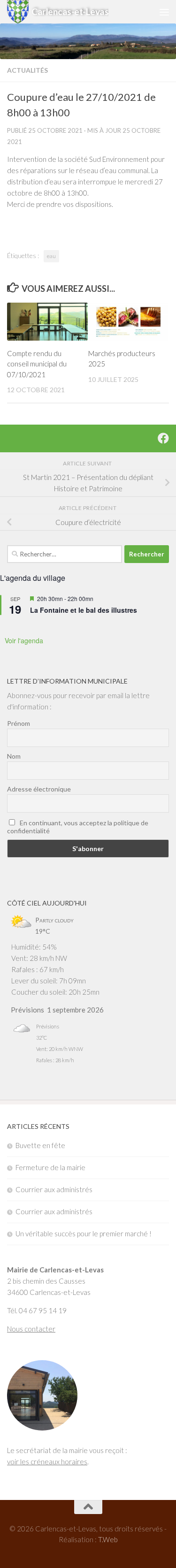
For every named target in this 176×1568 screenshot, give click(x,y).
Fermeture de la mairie (50, 1167)
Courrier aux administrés (53, 1189)
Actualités (27, 70)
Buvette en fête (40, 1145)
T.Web (108, 1539)
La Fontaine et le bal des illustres (83, 610)
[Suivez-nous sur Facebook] (163, 438)
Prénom (18, 723)
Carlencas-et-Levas (69, 11)
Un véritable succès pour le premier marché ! (83, 1233)
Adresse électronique (39, 789)
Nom (14, 756)
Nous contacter (31, 1328)
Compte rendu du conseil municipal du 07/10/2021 (37, 364)
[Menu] (164, 11)
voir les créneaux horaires (47, 1461)
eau (51, 255)
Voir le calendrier (88, 635)
